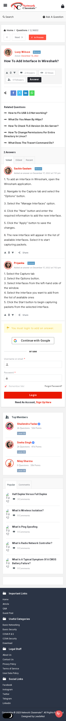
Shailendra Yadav (27, 423)
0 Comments (23, 515)
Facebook (7, 685)
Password (10, 372)
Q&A (5, 608)
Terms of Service (11, 668)
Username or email (14, 358)
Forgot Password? (53, 386)
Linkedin (7, 703)
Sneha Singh (24, 442)
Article (6, 604)
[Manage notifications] (58, 713)
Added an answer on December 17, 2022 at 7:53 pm (37, 267)
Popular (11, 484)
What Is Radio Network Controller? (32, 543)
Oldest (18, 160)
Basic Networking (11, 625)
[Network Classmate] (25, 5)
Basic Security (10, 629)
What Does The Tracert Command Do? (31, 142)
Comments (24, 484)
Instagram (8, 689)
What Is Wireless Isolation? (28, 510)
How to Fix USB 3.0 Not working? (27, 112)
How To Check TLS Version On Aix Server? (33, 125)
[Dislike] (14, 72)
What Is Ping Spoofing (24, 526)
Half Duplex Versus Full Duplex (29, 494)
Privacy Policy (9, 664)
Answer (34, 79)
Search (9, 16)
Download (7, 643)
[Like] (7, 72)
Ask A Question (54, 16)
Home (5, 599)
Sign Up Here (43, 402)
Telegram (7, 698)
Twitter (6, 694)
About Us (7, 655)
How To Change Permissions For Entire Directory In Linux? (29, 134)
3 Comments (23, 499)
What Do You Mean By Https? (25, 119)
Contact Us (8, 659)
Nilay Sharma (25, 461)
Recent (29, 160)
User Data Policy (11, 673)
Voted (9, 160)
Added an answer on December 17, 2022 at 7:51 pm (37, 173)
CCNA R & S (8, 634)
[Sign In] (62, 6)
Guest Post (8, 613)
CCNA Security (10, 638)
